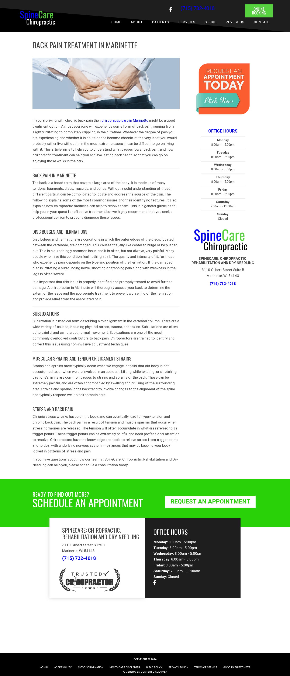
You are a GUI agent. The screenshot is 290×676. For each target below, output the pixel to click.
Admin (44, 667)
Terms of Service (205, 667)
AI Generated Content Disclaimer (145, 671)
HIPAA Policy (154, 667)
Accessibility (63, 667)
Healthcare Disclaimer (125, 667)
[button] (171, 10)
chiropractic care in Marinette (124, 120)
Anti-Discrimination (90, 667)
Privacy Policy (178, 667)
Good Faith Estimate (236, 667)
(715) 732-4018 (197, 8)
